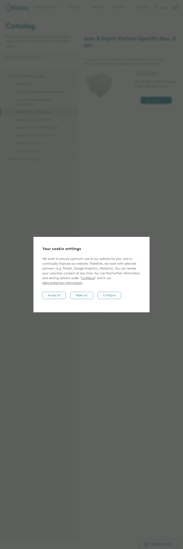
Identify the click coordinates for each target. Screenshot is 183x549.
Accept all (54, 295)
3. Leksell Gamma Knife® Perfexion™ (36, 127)
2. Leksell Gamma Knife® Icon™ (33, 120)
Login (165, 7)
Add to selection (156, 100)
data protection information (62, 283)
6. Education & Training (27, 151)
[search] (156, 7)
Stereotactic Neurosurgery (24, 159)
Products (74, 7)
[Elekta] (17, 7)
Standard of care (45, 7)
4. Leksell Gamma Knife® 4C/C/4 (34, 135)
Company (142, 7)
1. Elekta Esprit (22, 84)
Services (97, 7)
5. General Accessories (27, 143)
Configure (88, 278)
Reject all (82, 295)
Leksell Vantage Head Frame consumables (35, 102)
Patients (119, 7)
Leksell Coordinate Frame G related (40, 92)
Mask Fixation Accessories (34, 112)
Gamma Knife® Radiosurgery (26, 76)
